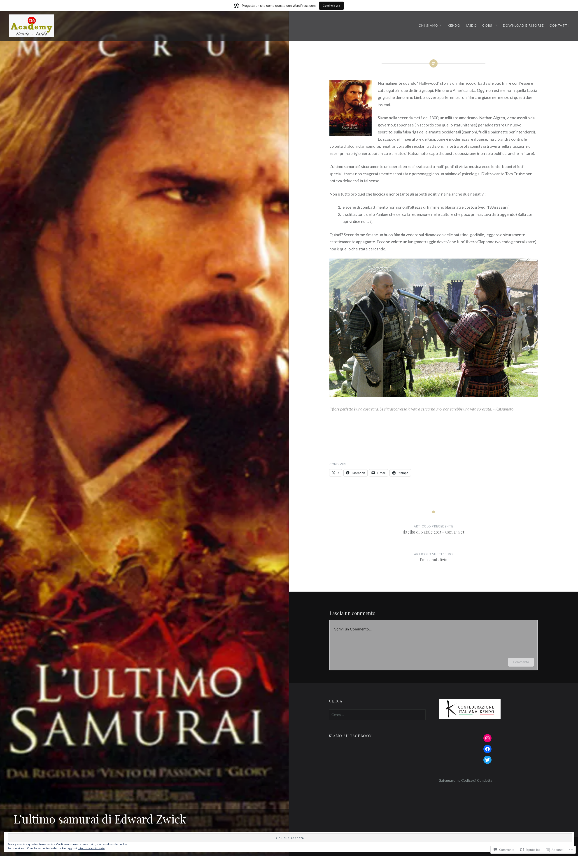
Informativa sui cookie (91, 848)
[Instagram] (487, 738)
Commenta (521, 662)
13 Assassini (497, 207)
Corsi (488, 25)
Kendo (453, 25)
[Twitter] (487, 760)
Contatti (559, 25)
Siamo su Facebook (350, 735)
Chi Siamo (428, 25)
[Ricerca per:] (377, 714)
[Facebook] (487, 749)
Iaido (471, 25)
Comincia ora (331, 5)
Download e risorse (523, 25)
